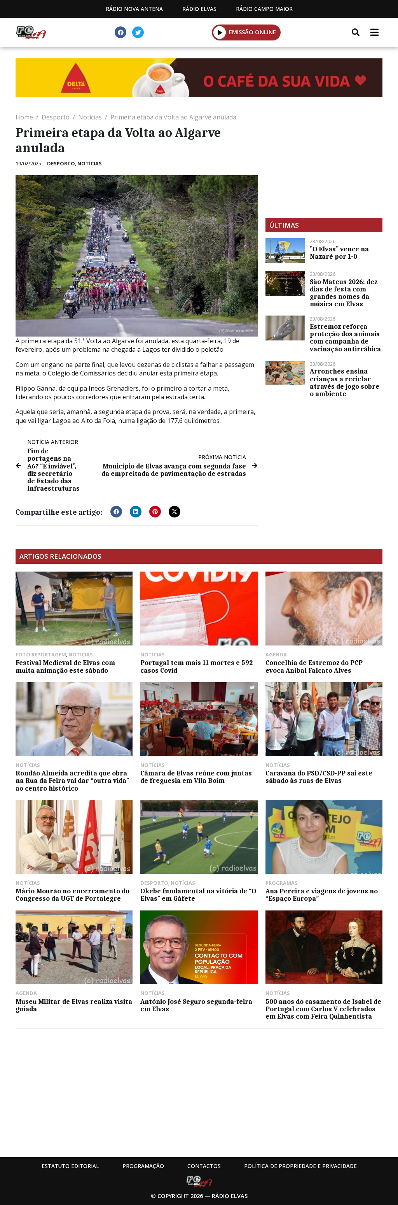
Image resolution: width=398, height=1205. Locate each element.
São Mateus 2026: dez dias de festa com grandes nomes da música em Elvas (343, 293)
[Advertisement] (323, 161)
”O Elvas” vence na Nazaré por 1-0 (339, 252)
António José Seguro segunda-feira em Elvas (196, 1005)
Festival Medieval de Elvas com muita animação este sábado (65, 666)
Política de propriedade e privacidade (300, 1166)
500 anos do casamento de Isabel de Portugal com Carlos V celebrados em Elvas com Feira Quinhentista (323, 1009)
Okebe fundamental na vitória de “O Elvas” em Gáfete (198, 894)
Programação (143, 1166)
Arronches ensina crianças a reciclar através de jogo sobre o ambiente (344, 382)
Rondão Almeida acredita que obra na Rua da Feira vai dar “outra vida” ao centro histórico (72, 780)
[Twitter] (138, 32)
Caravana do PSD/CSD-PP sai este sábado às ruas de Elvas (318, 776)
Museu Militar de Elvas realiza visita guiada (74, 1005)
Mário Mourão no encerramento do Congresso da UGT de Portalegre (72, 894)
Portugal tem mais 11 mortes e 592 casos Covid (196, 666)
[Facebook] (120, 32)
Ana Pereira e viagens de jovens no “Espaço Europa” (321, 894)
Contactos (204, 1166)
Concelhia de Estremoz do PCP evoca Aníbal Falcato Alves (314, 666)
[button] (220, 32)
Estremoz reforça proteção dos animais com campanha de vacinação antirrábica (345, 338)
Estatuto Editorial (70, 1166)
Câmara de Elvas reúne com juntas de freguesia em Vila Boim (196, 776)
